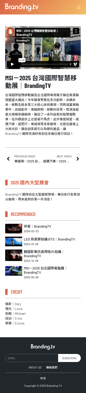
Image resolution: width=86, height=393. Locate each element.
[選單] (79, 7)
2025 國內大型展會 (30, 182)
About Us (35, 367)
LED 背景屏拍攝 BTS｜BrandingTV (49, 239)
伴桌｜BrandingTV (37, 226)
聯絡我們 (51, 367)
